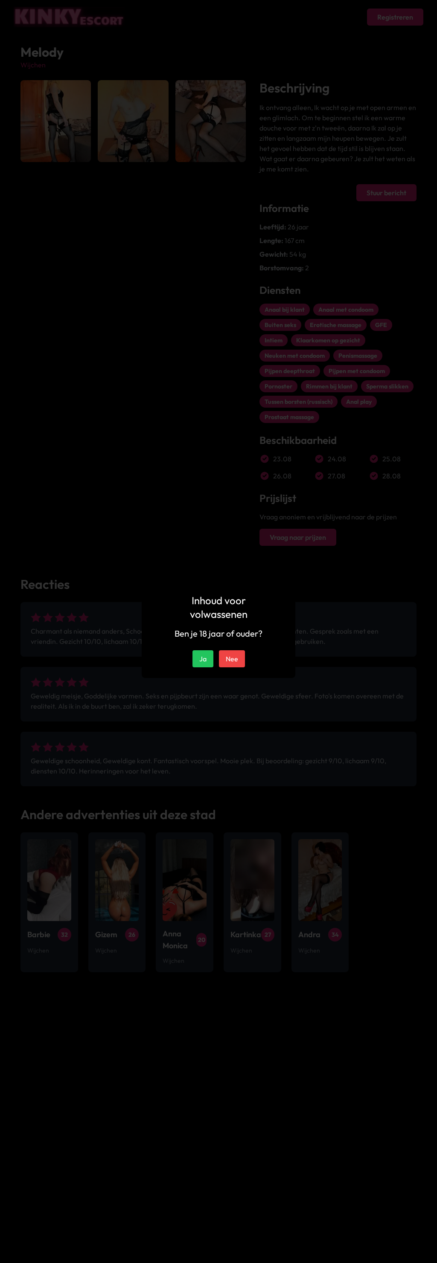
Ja (203, 659)
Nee (232, 659)
